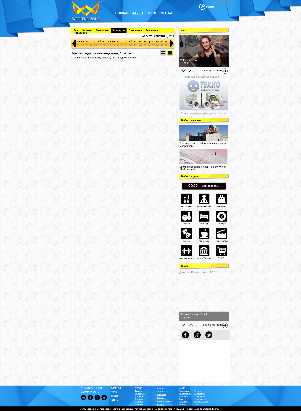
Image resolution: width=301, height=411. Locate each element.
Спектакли (135, 30)
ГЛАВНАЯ (116, 388)
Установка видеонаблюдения (202, 76)
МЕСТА (182, 388)
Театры (197, 391)
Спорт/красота (201, 399)
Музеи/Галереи (201, 402)
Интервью (161, 395)
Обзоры (160, 398)
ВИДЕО (115, 396)
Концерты (118, 30)
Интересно (80, 32)
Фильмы (87, 30)
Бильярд (183, 404)
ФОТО (114, 392)
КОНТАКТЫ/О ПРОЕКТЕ (91, 388)
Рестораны (184, 391)
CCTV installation (222, 2)
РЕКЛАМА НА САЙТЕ (89, 392)
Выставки (152, 30)
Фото (152, 13)
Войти (210, 6)
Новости (160, 405)
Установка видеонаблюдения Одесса (203, 113)
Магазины (183, 396)
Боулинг (182, 399)
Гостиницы (183, 402)
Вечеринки (102, 30)
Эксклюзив (162, 391)
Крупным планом (164, 401)
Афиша (137, 13)
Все (76, 30)
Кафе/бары (199, 394)
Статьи (166, 13)
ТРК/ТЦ (197, 404)
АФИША (138, 388)
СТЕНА (115, 400)
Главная (121, 13)
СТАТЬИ (160, 388)
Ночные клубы (185, 394)
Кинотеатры (199, 396)
